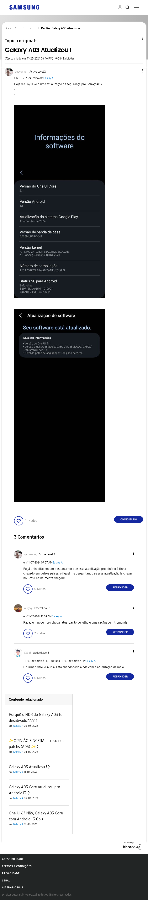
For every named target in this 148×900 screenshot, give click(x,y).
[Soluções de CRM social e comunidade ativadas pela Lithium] (131, 846)
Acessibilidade (13, 859)
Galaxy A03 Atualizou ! (28, 767)
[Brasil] (24, 7)
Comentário (128, 519)
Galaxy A (48, 78)
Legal (6, 880)
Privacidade (11, 873)
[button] (136, 71)
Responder (120, 587)
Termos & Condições (17, 866)
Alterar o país (12, 887)
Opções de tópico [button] (136, 38)
